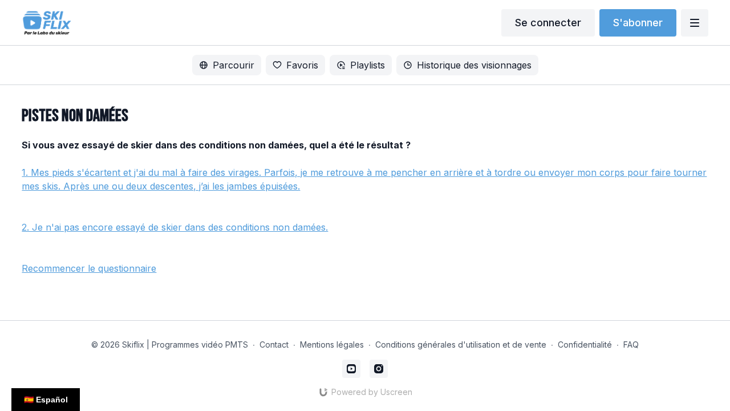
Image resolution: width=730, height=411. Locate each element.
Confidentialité (585, 344)
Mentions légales (332, 344)
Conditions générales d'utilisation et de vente (460, 344)
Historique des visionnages (474, 65)
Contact (274, 344)
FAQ (631, 344)
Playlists (367, 65)
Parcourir (233, 65)
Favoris (302, 65)
